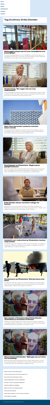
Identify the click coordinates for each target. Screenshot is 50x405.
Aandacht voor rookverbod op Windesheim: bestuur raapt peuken (25, 240)
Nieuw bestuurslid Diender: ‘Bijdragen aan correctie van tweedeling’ (25, 357)
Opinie (2, 6)
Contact (3, 13)
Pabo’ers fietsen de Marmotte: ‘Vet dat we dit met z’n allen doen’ (16, 393)
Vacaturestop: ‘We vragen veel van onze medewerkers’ (20, 89)
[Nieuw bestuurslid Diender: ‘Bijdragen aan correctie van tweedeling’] (25, 342)
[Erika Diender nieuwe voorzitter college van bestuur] (25, 188)
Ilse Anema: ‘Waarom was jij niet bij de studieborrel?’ (14, 382)
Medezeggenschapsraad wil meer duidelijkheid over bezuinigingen (24, 52)
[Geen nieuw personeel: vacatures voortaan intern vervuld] (25, 112)
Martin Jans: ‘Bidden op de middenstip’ (11, 385)
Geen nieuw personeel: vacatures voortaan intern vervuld (21, 127)
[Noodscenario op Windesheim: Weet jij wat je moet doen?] (25, 264)
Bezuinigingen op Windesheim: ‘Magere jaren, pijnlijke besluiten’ (22, 166)
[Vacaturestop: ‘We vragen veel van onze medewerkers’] (25, 75)
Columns (3, 11)
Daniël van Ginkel (21, 401)
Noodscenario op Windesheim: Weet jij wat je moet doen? (24, 279)
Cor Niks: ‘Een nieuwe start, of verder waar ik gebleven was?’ (16, 374)
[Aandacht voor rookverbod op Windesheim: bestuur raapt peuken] (25, 226)
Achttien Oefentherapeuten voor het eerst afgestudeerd (14, 379)
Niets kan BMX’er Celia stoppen (10, 396)
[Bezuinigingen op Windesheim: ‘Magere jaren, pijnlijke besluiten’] (25, 150)
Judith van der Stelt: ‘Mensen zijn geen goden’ (13, 371)
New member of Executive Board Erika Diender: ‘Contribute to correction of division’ (23, 318)
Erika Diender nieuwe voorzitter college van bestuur (21, 203)
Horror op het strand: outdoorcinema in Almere (13, 377)
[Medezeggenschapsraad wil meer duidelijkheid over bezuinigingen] (25, 37)
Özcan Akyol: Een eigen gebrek (10, 390)
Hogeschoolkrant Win (12, 401)
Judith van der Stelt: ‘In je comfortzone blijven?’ (13, 388)
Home (2, 1)
